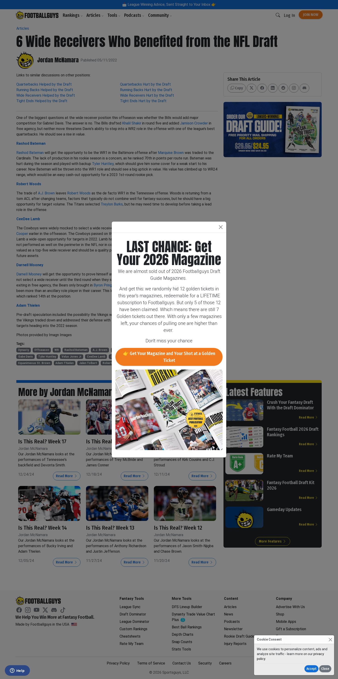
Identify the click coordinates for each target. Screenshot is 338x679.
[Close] (330, 639)
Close (325, 669)
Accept (311, 669)
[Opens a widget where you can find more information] (17, 671)
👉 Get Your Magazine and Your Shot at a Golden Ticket (169, 357)
